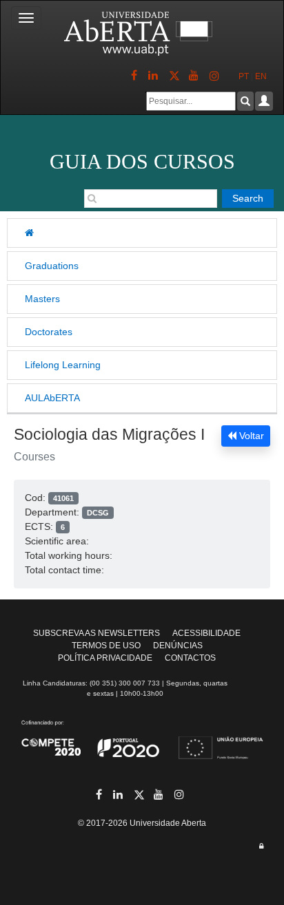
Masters (42, 298)
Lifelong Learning (63, 364)
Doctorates (48, 331)
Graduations (52, 265)
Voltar (250, 435)
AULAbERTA (52, 397)
